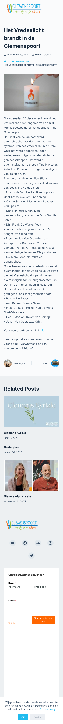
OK (23, 717)
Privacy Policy (47, 709)
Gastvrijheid (12, 447)
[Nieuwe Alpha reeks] (31, 475)
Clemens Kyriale (15, 433)
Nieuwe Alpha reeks (17, 496)
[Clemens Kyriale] (31, 411)
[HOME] (5, 61)
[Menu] (57, 8)
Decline (37, 717)
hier (42, 330)
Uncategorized (44, 54)
